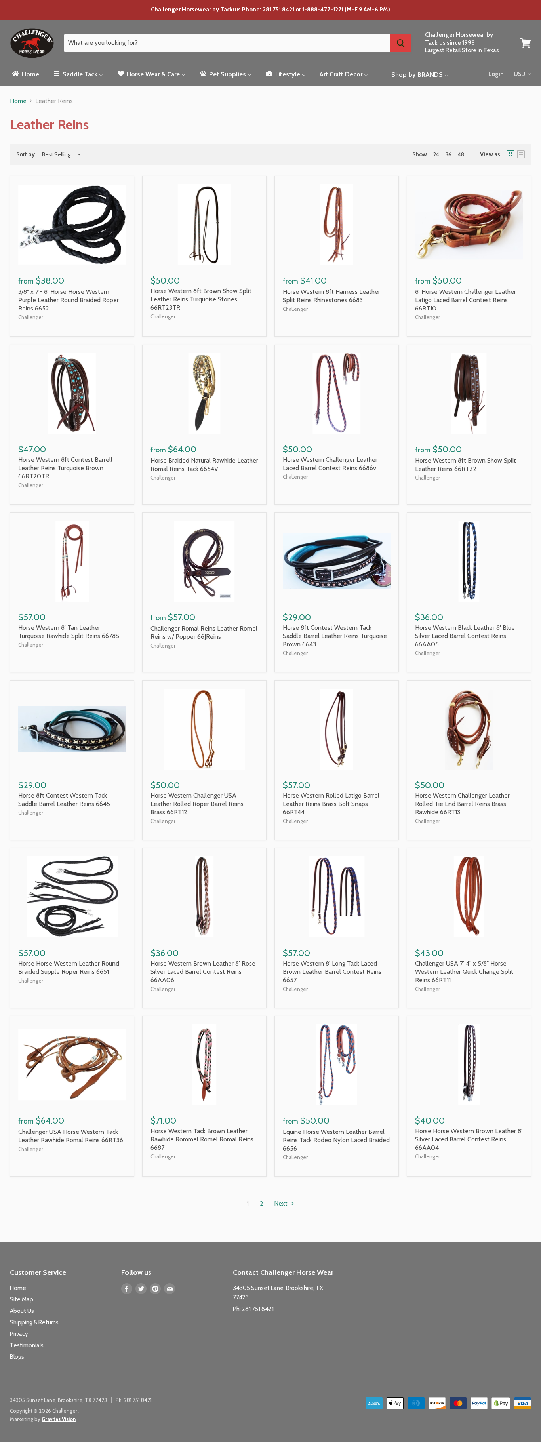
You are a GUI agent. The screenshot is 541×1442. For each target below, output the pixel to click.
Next (281, 1203)
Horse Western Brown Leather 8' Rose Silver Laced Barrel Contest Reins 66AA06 (202, 972)
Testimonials (27, 1345)
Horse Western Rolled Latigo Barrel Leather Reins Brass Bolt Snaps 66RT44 (331, 804)
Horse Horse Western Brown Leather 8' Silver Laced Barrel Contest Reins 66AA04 (468, 1139)
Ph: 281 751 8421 (253, 1308)
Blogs (17, 1356)
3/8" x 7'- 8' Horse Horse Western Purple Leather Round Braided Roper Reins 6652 (68, 300)
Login (496, 74)
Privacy (19, 1333)
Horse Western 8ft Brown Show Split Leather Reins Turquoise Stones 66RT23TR (200, 299)
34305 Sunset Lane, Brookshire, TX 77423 (58, 1400)
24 (436, 154)
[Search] (400, 43)
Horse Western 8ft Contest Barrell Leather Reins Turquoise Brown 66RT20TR (65, 468)
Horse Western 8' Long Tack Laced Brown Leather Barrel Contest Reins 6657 (332, 972)
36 (448, 154)
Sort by (25, 154)
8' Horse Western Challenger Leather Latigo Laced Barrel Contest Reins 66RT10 (465, 300)
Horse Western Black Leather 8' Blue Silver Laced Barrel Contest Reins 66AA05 (465, 636)
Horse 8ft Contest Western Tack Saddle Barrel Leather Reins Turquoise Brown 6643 (335, 636)
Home (18, 101)
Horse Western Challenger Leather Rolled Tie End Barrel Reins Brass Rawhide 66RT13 (462, 804)
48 (461, 154)
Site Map (21, 1299)
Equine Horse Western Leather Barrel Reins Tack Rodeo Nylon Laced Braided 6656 (336, 1140)
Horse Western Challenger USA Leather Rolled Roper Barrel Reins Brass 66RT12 (197, 804)
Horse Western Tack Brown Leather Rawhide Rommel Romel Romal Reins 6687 (201, 1139)
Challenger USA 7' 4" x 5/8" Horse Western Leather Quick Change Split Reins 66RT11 (464, 972)
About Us (22, 1310)
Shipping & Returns (34, 1322)
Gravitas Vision (59, 1419)
